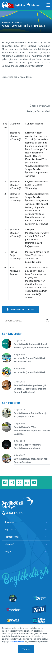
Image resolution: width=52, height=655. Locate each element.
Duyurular (18, 22)
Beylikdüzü (10, 529)
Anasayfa (6, 22)
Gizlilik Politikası (17, 641)
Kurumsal (9, 522)
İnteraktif (9, 544)
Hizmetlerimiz (11, 536)
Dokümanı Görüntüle (21, 309)
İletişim (7, 551)
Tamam (26, 649)
